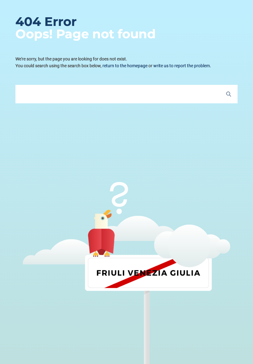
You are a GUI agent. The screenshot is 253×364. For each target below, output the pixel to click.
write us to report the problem (181, 65)
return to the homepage (124, 65)
